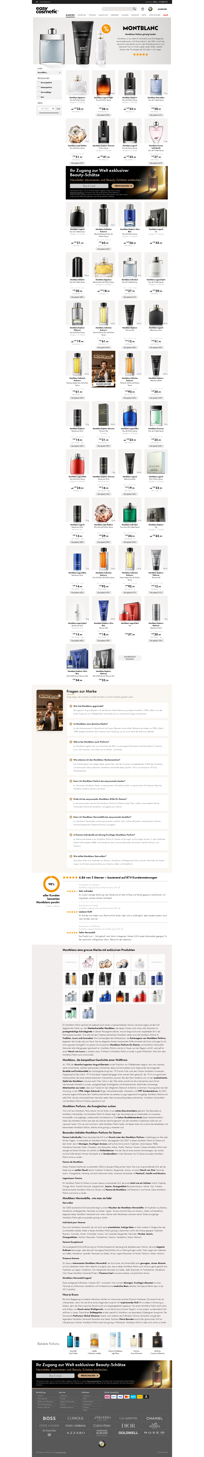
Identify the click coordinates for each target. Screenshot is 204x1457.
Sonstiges (154, 15)
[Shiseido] (102, 1418)
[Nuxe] (155, 1433)
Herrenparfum (46, 82)
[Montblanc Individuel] (71, 996)
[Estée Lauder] (49, 1425)
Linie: (40, 68)
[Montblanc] (73, 40)
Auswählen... (43, 72)
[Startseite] (37, 2)
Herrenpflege (46, 92)
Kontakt (63, 1398)
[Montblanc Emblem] (88, 979)
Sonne (135, 15)
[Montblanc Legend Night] (122, 996)
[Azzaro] (76, 1433)
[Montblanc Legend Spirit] (157, 996)
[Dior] (128, 1425)
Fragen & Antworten (67, 1401)
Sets (144, 15)
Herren (115, 15)
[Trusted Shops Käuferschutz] (150, 9)
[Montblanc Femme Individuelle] (88, 962)
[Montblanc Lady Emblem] (105, 962)
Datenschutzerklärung (77, 193)
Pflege (92, 15)
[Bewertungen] (140, 54)
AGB (85, 1398)
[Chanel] (155, 1418)
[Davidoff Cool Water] (73, 1340)
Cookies (86, 1407)
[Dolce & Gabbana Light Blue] (115, 1340)
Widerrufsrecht (88, 1401)
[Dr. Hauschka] (49, 1433)
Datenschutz (87, 1404)
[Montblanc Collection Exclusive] (71, 979)
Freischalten (122, 186)
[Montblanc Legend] (88, 996)
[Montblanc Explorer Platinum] (139, 979)
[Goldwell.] (128, 1433)
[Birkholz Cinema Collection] (157, 1340)
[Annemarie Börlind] (102, 1433)
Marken (70, 15)
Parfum (82, 15)
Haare (125, 15)
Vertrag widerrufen (44, 1407)
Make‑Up (103, 15)
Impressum (86, 1396)
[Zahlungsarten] (136, 1396)
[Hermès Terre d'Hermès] (136, 1340)
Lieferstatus (63, 1396)
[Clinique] (76, 1418)
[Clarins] (128, 1418)
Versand (40, 1396)
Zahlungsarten (42, 1398)
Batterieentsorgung (66, 1407)
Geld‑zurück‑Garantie (45, 1401)
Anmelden (162, 9)
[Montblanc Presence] (71, 1013)
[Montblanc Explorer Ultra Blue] (157, 979)
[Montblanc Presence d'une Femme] (122, 962)
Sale (165, 15)
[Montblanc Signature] (139, 962)
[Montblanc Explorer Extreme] (122, 979)
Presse (85, 1410)
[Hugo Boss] (49, 1418)
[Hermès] (155, 1425)
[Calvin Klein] (102, 1425)
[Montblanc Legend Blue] (105, 996)
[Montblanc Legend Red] (139, 996)
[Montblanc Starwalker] (88, 1013)
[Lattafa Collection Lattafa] (94, 1340)
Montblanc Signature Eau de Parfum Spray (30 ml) (99, 887)
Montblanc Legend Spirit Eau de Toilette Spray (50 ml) (101, 929)
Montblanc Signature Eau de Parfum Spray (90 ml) (99, 908)
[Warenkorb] (142, 9)
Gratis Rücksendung (44, 1404)
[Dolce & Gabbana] (76, 1425)
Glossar (63, 1404)
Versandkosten (61, 1452)
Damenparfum (46, 87)
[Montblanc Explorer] (105, 979)
